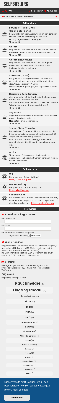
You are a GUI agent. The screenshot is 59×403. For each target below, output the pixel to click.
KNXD (28, 326)
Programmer (28, 365)
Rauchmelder (27, 283)
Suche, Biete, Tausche (22, 128)
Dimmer (28, 349)
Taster (28, 353)
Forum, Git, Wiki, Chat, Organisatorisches (22, 29)
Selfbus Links (30, 169)
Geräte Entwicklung (20, 59)
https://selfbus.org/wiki (20, 179)
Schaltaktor (27, 296)
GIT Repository (17, 184)
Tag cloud (8, 274)
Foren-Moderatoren (29, 121)
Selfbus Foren (30, 23)
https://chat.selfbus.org (42, 203)
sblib (28, 340)
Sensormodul (28, 322)
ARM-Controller (28, 335)
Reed (28, 373)
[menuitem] (8, 11)
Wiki (11, 174)
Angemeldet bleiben (18, 235)
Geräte (13, 46)
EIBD (28, 312)
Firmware (28, 331)
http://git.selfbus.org (19, 190)
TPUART (28, 357)
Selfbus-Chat (17, 194)
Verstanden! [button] (17, 397)
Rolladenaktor (28, 345)
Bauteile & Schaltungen (23, 94)
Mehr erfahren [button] (20, 389)
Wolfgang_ (7, 270)
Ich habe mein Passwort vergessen (18, 232)
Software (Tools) (19, 75)
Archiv (12, 152)
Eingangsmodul (27, 290)
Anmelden (11, 214)
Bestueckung (28, 361)
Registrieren (27, 214)
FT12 (28, 317)
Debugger (28, 369)
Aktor (27, 301)
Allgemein (15, 112)
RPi (28, 307)
